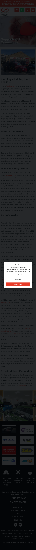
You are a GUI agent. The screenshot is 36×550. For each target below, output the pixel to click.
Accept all (18, 284)
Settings (18, 280)
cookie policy (18, 274)
